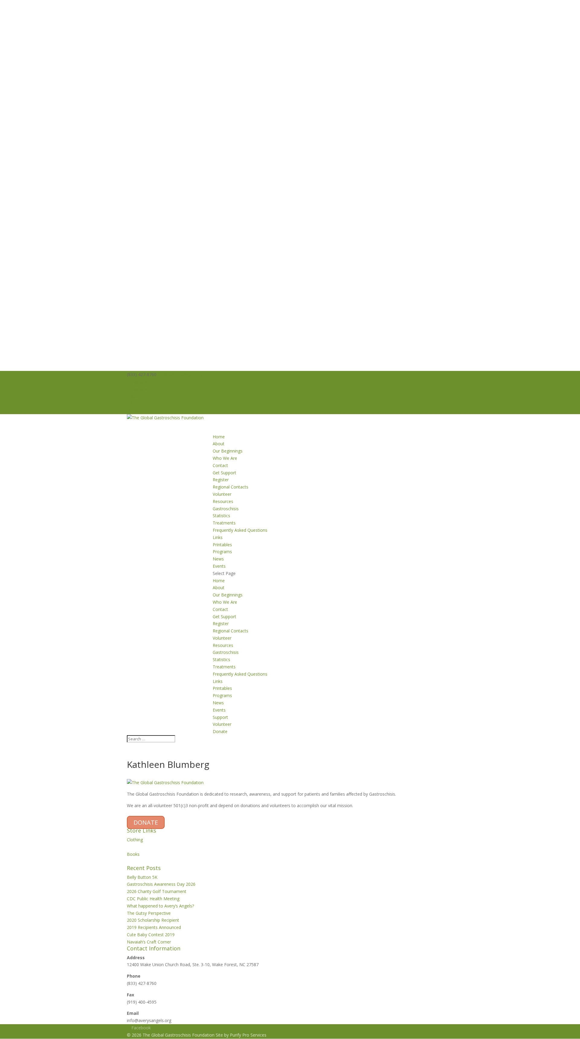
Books (133, 854)
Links (218, 537)
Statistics (221, 515)
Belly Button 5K (142, 877)
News (218, 703)
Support (134, 396)
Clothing (135, 840)
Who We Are (225, 458)
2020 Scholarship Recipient (153, 920)
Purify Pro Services (248, 1035)
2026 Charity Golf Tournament (156, 891)
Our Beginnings (228, 451)
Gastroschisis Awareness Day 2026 (161, 884)
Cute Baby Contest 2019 (151, 934)
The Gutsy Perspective (149, 913)
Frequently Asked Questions (240, 530)
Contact (220, 465)
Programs (222, 695)
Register (221, 479)
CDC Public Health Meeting (153, 898)
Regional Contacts (230, 487)
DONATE (146, 822)
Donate (134, 410)
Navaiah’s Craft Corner (149, 942)
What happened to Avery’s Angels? (160, 906)
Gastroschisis (226, 508)
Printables (222, 544)
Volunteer (136, 403)
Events (219, 710)
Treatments (224, 523)
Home (219, 580)
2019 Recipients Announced (154, 927)
